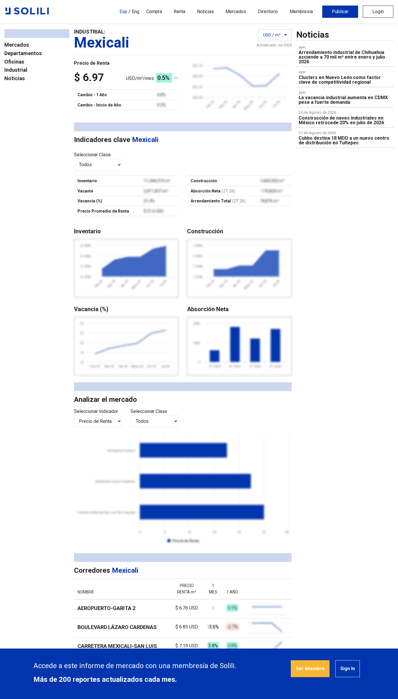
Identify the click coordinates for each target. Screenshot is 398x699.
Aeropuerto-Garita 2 (106, 608)
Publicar (340, 11)
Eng (135, 11)
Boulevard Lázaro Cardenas (117, 627)
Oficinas (14, 62)
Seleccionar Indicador (96, 411)
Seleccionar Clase (92, 154)
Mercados (236, 11)
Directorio (268, 11)
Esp (123, 11)
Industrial (15, 70)
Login (378, 11)
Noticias (205, 11)
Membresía (301, 11)
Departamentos (23, 53)
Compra (154, 11)
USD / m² (272, 35)
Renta (179, 11)
